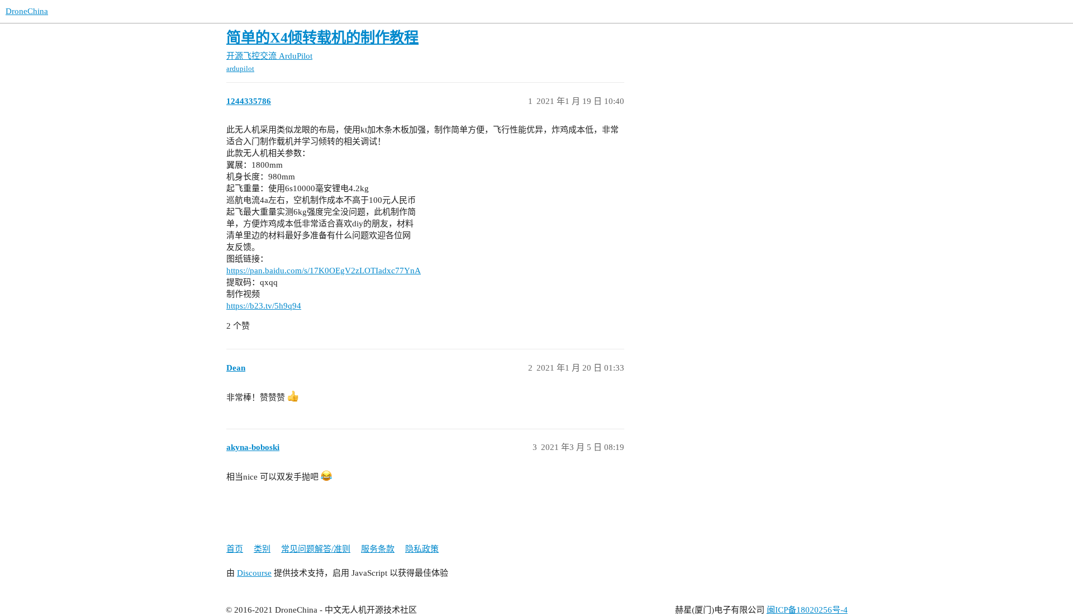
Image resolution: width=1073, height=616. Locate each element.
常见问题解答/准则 (315, 548)
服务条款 (378, 548)
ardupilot (240, 68)
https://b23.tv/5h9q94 (263, 305)
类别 (262, 548)
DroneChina (27, 11)
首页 (234, 548)
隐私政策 (422, 548)
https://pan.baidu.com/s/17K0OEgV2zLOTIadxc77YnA (323, 270)
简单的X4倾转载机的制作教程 (322, 38)
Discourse (254, 572)
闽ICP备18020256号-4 (807, 609)
